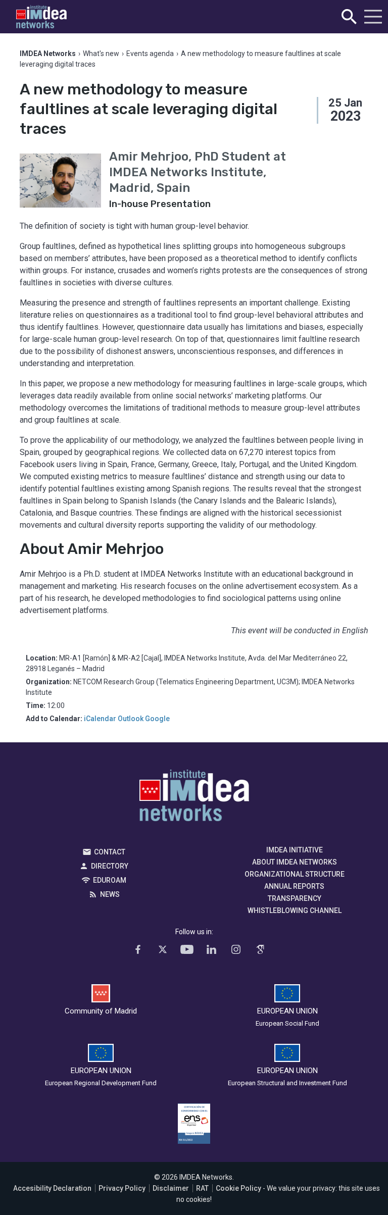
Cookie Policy (238, 1188)
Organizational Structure (295, 874)
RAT (202, 1188)
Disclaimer (171, 1188)
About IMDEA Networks (294, 862)
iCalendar (100, 719)
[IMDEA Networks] (41, 17)
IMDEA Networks (194, 798)
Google (157, 719)
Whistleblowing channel (295, 910)
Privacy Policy (122, 1188)
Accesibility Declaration (52, 1188)
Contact (109, 852)
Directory (109, 866)
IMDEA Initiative (294, 850)
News (110, 894)
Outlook (130, 719)
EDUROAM (109, 880)
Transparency (294, 898)
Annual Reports (294, 886)
